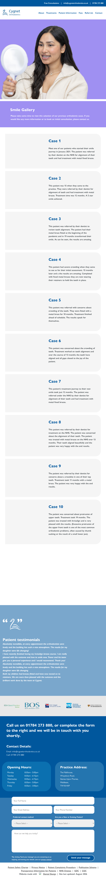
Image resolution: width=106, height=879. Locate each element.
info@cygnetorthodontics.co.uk (75, 3)
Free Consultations (51, 3)
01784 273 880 (97, 3)
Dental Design (49, 874)
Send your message (80, 857)
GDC (76, 871)
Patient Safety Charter (18, 867)
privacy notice (46, 859)
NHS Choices (65, 871)
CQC (84, 871)
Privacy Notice (38, 867)
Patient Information (68, 13)
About (41, 13)
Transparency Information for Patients (38, 871)
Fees (81, 13)
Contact (98, 13)
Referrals (89, 13)
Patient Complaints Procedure (62, 867)
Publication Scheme (87, 867)
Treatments (51, 13)
